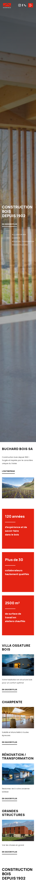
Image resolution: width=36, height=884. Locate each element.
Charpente (16, 238)
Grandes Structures (20, 245)
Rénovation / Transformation (23, 241)
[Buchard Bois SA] (7, 6)
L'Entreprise (8, 471)
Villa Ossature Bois (19, 234)
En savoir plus (9, 224)
